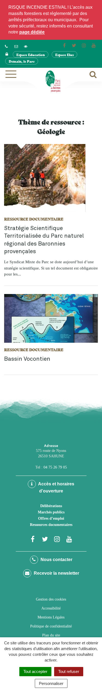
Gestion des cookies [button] (51, 599)
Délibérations (51, 506)
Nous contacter (55, 559)
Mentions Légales (51, 617)
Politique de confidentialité (51, 626)
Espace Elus (64, 54)
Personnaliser (51, 683)
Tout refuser (68, 671)
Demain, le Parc (22, 61)
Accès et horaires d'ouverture (55, 487)
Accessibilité (51, 608)
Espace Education (30, 54)
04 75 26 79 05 (55, 467)
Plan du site (51, 635)
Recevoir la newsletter (56, 573)
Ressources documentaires (51, 525)
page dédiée (32, 32)
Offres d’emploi (51, 518)
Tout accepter (35, 671)
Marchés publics (51, 512)
